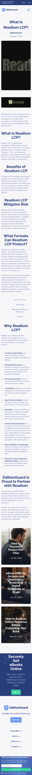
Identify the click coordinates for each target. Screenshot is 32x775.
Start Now (16, 720)
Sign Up (16, 692)
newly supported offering (10, 117)
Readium (6, 270)
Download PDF (16, 769)
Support (24, 2)
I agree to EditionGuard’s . (15, 773)
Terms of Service (21, 773)
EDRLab (22, 338)
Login (29, 2)
